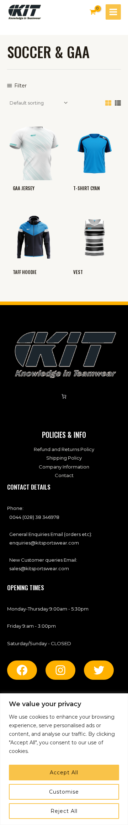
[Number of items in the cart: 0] (64, 397)
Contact (64, 475)
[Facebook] (22, 670)
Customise (64, 792)
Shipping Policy (64, 458)
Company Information (64, 467)
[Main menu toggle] (113, 12)
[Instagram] (60, 670)
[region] (64, 759)
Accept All (64, 772)
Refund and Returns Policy (64, 449)
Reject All (64, 811)
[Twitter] (99, 670)
